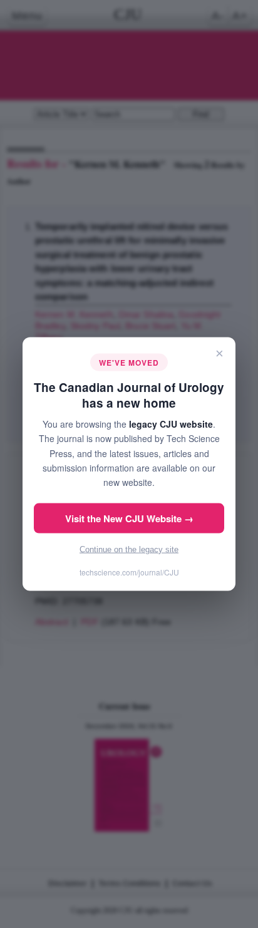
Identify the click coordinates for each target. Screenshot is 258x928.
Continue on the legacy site (129, 549)
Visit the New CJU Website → (129, 518)
